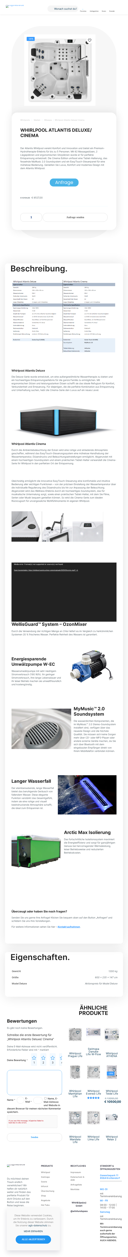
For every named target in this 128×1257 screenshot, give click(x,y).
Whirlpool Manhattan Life (75, 1093)
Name (11, 1099)
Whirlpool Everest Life (93, 1092)
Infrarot (44, 1186)
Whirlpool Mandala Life (75, 1139)
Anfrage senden (75, 217)
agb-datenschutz (37, 1225)
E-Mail (28, 1100)
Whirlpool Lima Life (94, 1138)
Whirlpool (45, 1172)
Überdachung (47, 1191)
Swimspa (45, 1177)
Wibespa (48, 120)
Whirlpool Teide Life (112, 1092)
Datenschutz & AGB (77, 1178)
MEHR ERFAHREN (33, 1231)
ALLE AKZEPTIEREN (33, 1239)
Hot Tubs (45, 1205)
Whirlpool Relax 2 (112, 1138)
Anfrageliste (76, 1184)
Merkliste (74, 1189)
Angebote (45, 1200)
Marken (37, 120)
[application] (64, 592)
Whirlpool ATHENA (112, 1055)
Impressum (75, 1172)
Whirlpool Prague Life (75, 1055)
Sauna (44, 1181)
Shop (43, 1195)
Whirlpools (25, 120)
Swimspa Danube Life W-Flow (93, 1051)
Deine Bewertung (17, 1060)
